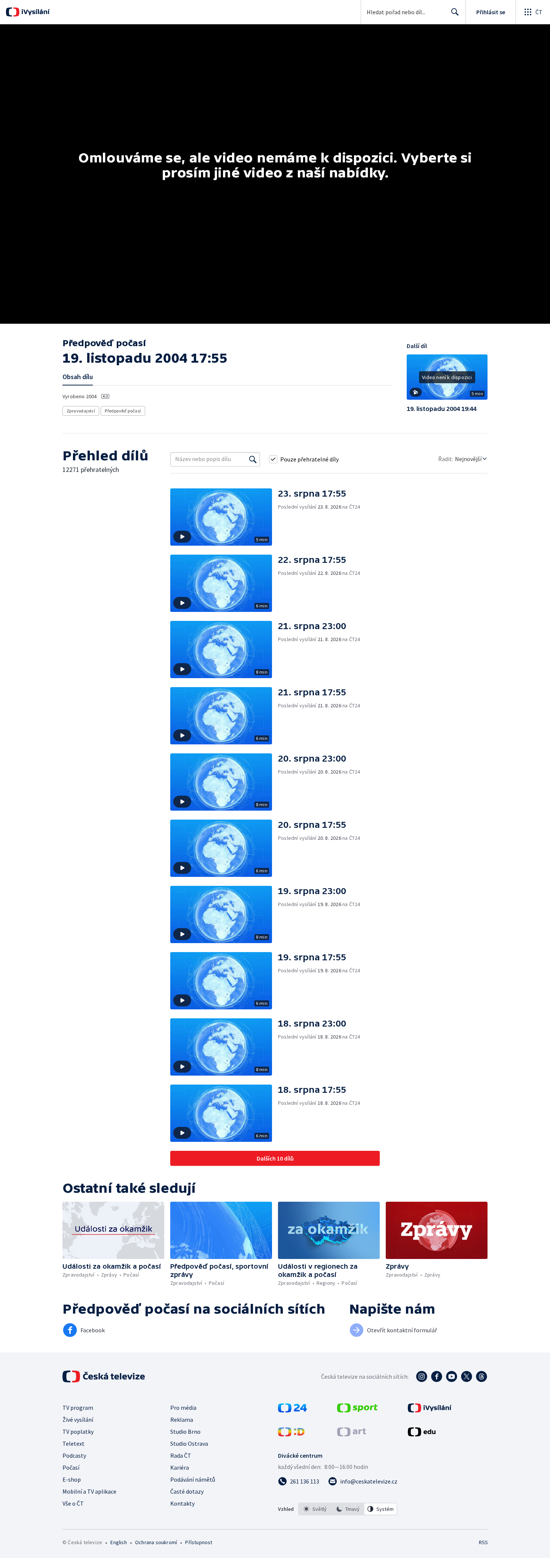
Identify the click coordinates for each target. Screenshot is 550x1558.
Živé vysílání (77, 1419)
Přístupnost (198, 1542)
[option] (315, 1509)
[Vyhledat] (253, 459)
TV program (77, 1407)
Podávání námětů (192, 1479)
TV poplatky (78, 1431)
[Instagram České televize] (422, 1376)
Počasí (70, 1467)
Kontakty (182, 1503)
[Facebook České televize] (437, 1376)
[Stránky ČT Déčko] (291, 1434)
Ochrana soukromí (156, 1542)
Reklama (181, 1419)
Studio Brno (185, 1431)
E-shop (71, 1479)
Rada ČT (180, 1455)
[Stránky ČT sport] (357, 1410)
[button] (447, 379)
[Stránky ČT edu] (422, 1434)
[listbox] (347, 1509)
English (118, 1542)
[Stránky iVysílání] (430, 1410)
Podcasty (74, 1455)
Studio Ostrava (189, 1443)
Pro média (183, 1407)
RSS (483, 1542)
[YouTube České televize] (452, 1376)
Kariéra (179, 1467)
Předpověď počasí (123, 411)
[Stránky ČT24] (292, 1410)
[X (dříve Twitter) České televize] (467, 1376)
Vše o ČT (73, 1503)
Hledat (454, 11)
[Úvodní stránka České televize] (104, 1376)
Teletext (73, 1443)
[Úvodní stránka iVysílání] (34, 11)
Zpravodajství (81, 411)
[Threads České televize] (482, 1376)
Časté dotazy (187, 1491)
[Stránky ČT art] (351, 1434)
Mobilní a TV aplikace (89, 1491)
